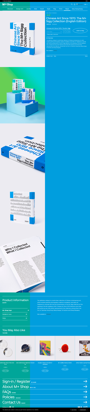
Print (60, 9)
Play (54, 9)
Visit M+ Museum (7, 0)
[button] (80, 4)
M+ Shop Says (7, 310)
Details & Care (49, 56)
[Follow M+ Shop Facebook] (10, 407)
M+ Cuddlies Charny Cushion (65, 362)
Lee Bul (28, 9)
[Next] (86, 348)
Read (67, 9)
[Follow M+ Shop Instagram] (13, 407)
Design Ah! (19, 9)
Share (86, 56)
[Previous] (4, 348)
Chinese (55, 50)
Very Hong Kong (77, 9)
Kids (35, 9)
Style (48, 9)
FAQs (55, 56)
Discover (10, 9)
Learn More (74, 409)
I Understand (83, 409)
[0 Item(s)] (74, 4)
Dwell (42, 9)
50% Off (48, 15)
